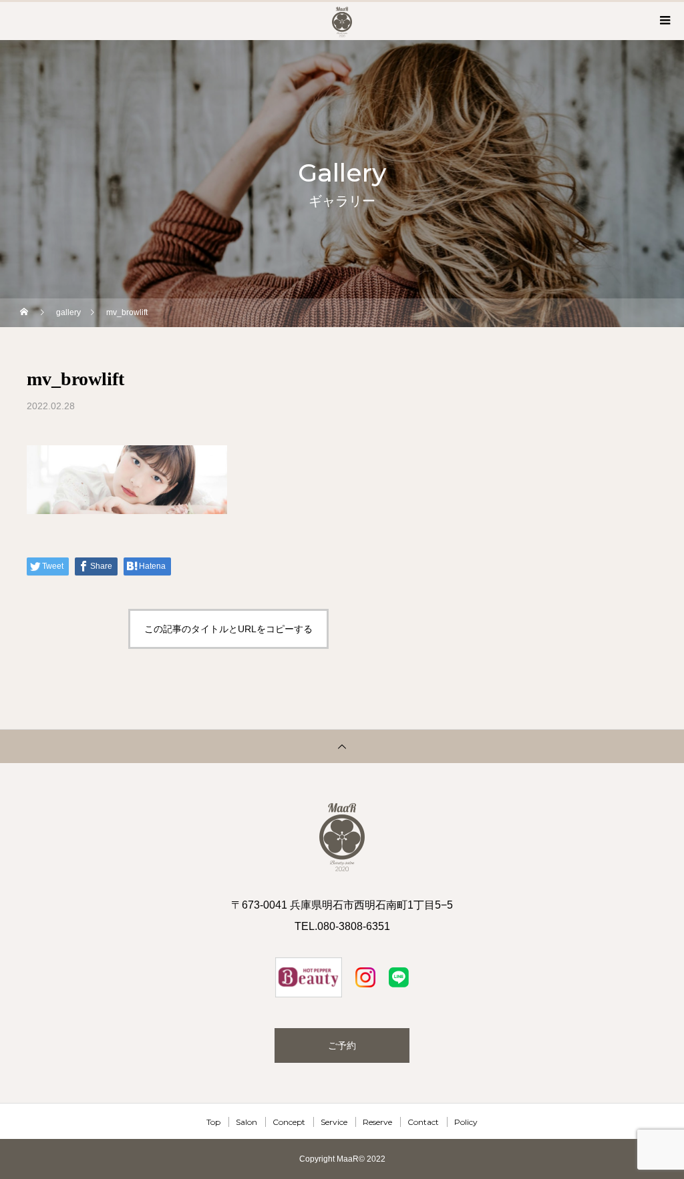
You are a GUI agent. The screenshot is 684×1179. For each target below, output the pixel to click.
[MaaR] (342, 837)
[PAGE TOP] (342, 746)
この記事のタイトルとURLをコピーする (228, 629)
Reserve (377, 1122)
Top (213, 1122)
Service (334, 1122)
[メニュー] (664, 20)
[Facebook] (399, 977)
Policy (466, 1122)
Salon (246, 1122)
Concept (289, 1122)
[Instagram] (308, 977)
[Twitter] (365, 977)
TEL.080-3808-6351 (342, 926)
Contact (423, 1122)
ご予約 (342, 1045)
